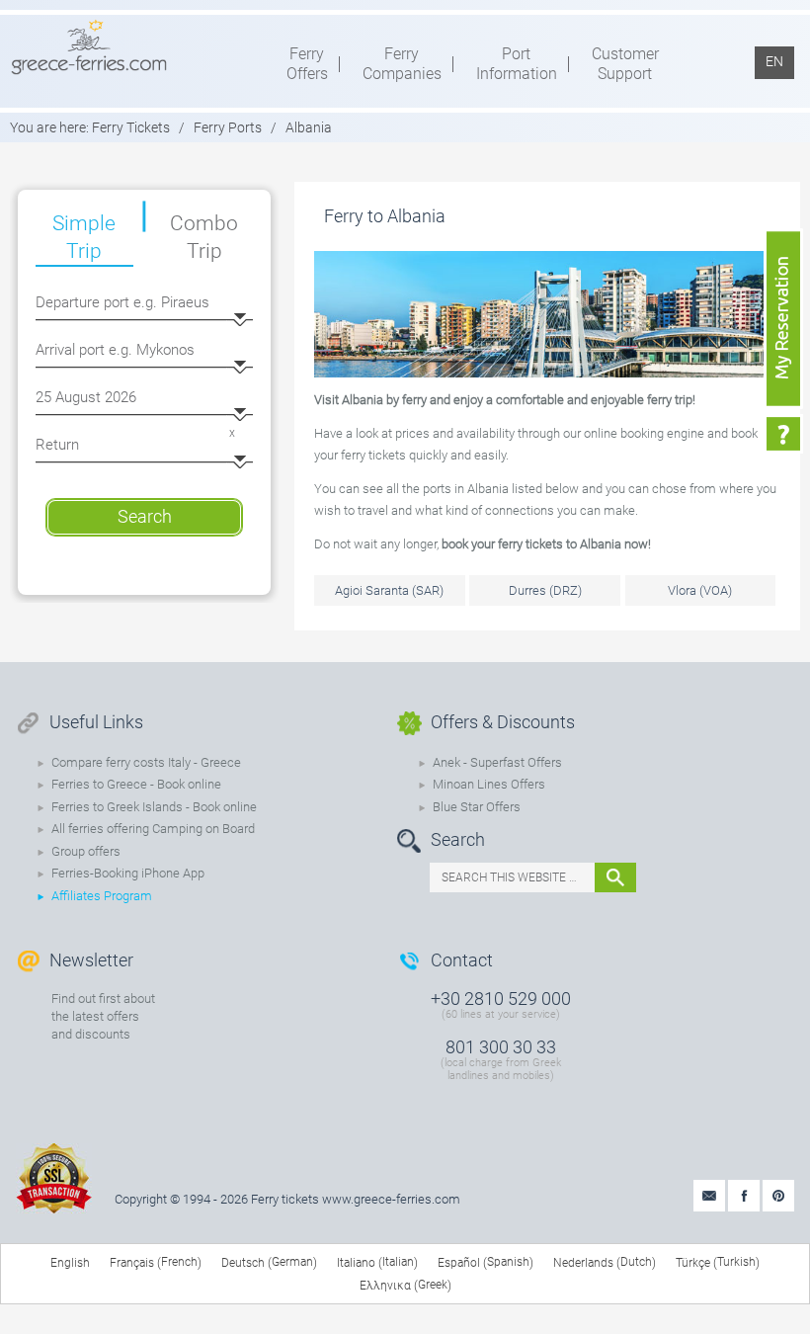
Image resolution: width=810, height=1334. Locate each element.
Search (145, 516)
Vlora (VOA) (700, 590)
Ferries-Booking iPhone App (127, 873)
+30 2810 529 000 (501, 998)
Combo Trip (204, 237)
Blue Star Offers (477, 806)
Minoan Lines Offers (489, 784)
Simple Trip (84, 237)
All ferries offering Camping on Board (153, 828)
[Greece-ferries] (89, 46)
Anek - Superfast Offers (497, 762)
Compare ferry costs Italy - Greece (146, 762)
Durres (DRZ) (545, 590)
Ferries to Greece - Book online (136, 784)
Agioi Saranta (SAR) (389, 590)
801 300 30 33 (501, 1047)
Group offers (86, 851)
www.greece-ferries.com (391, 1199)
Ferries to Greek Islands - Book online (154, 806)
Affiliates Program (101, 895)
